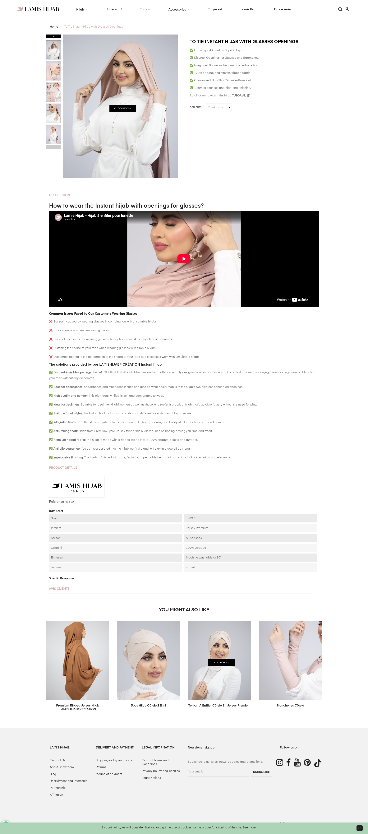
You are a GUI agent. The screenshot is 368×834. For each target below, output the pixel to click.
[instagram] (279, 763)
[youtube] (299, 763)
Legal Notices (151, 777)
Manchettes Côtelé (290, 705)
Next (53, 36)
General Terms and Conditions (155, 762)
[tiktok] (319, 763)
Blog (53, 774)
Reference (56, 501)
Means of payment (109, 774)
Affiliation (56, 794)
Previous (53, 147)
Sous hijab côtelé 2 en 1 (148, 705)
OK (359, 828)
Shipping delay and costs (114, 760)
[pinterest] (309, 763)
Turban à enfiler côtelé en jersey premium (219, 705)
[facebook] (290, 763)
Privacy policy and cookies (161, 771)
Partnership (58, 787)
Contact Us (57, 760)
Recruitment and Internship (69, 781)
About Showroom (62, 767)
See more (249, 827)
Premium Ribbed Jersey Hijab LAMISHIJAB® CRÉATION (77, 707)
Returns (101, 767)
